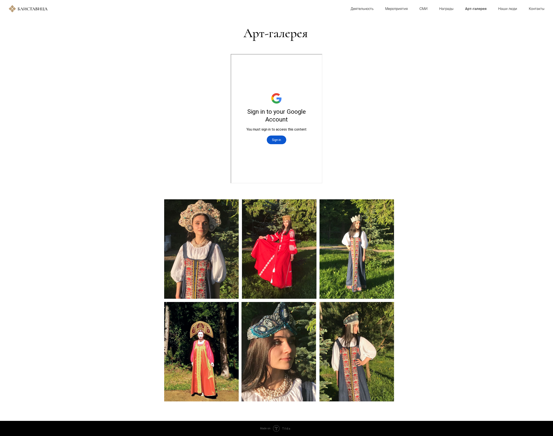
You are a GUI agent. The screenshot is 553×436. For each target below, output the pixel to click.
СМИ (423, 9)
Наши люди (507, 9)
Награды (446, 9)
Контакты (536, 9)
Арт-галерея (475, 9)
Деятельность (362, 9)
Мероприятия (396, 9)
